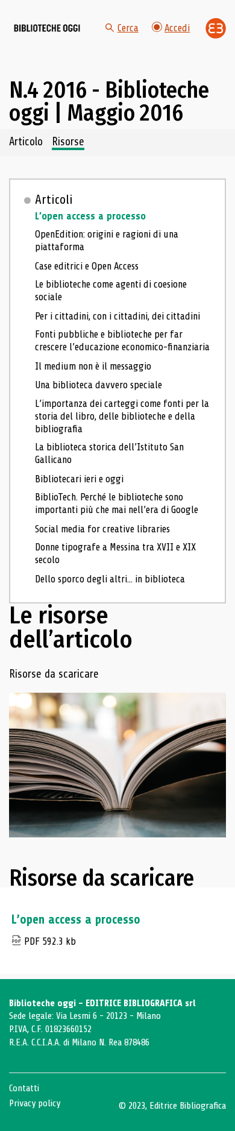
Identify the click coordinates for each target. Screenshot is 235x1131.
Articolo (26, 142)
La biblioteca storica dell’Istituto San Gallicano (109, 453)
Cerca (128, 28)
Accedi (177, 28)
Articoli (54, 199)
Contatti (24, 1088)
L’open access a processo (90, 216)
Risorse (68, 142)
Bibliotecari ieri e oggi (79, 479)
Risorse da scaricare (54, 675)
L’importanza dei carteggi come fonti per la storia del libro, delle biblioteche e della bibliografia (122, 416)
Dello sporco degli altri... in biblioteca (110, 579)
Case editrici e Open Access (87, 266)
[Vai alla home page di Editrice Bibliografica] (215, 28)
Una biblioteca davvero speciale (98, 385)
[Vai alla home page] (47, 28)
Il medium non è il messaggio (93, 366)
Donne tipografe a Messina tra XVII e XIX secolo (115, 553)
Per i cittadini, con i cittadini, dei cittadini (117, 316)
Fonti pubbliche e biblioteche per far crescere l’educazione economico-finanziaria (122, 341)
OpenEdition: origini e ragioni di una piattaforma (106, 240)
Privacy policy (34, 1103)
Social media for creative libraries (102, 529)
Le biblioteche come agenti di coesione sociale (111, 291)
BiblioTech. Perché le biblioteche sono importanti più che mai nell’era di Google (116, 503)
